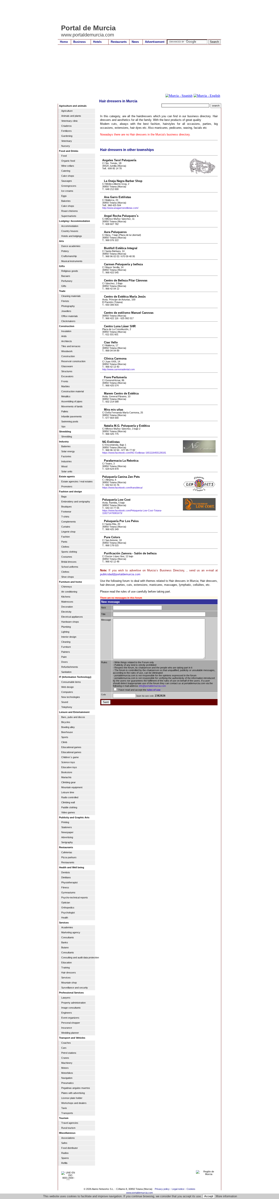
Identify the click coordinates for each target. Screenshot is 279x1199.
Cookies (191, 1189)
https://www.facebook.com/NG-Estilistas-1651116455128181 (134, 452)
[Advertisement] (137, 12)
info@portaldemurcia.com (152, 686)
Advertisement (154, 41)
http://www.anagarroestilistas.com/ (120, 208)
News (135, 41)
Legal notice (178, 1189)
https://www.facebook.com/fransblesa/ (122, 487)
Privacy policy (162, 1189)
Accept (208, 1196)
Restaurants (119, 41)
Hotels (97, 41)
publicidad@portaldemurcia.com (120, 574)
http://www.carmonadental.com (118, 369)
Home (64, 41)
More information (226, 1196)
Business (79, 41)
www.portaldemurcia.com (139, 1192)
